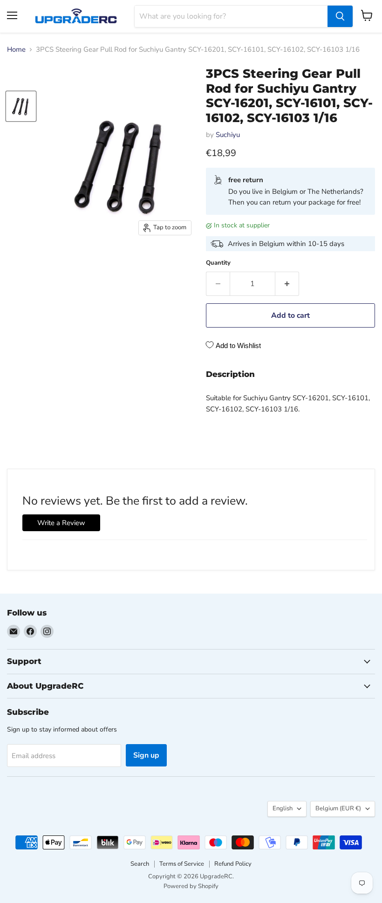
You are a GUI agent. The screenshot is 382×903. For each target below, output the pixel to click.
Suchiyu (228, 134)
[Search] (340, 16)
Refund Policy (233, 864)
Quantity (218, 263)
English (283, 808)
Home (16, 50)
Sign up (146, 755)
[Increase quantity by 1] (287, 284)
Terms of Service (181, 864)
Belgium (338, 808)
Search (139, 864)
